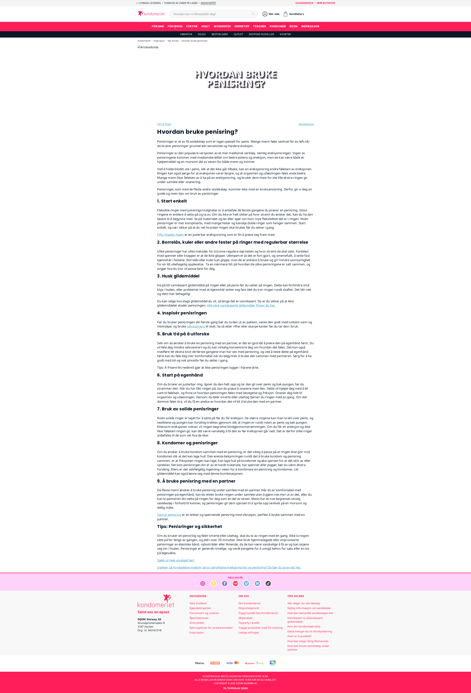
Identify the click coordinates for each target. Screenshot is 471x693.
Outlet (238, 34)
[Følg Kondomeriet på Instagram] (202, 586)
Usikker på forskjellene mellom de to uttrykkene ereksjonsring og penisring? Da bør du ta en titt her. (229, 567)
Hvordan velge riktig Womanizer (308, 641)
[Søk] (253, 14)
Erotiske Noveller (261, 34)
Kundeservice (304, 3)
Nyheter (285, 34)
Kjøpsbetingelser (200, 608)
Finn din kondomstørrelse (303, 626)
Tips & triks (164, 124)
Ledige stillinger (248, 632)
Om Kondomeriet (249, 603)
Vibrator (186, 34)
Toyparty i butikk (249, 622)
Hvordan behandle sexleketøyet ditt (310, 613)
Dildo (202, 34)
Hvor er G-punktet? (299, 636)
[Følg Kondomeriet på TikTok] (268, 586)
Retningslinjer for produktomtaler (211, 627)
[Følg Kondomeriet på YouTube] (235, 586)
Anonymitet (208, 3)
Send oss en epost (153, 611)
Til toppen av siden (235, 688)
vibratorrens (196, 326)
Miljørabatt (245, 618)
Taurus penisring (169, 515)
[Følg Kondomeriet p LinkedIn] (257, 586)
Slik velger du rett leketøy (303, 603)
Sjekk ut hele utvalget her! (175, 560)
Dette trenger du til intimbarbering (309, 631)
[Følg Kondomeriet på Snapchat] (213, 586)
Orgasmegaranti (248, 608)
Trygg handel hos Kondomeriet (258, 613)
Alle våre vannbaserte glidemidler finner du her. (241, 305)
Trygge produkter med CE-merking (260, 627)
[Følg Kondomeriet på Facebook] (224, 586)
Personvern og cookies (204, 613)
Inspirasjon (306, 124)
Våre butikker (325, 3)
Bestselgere (220, 34)
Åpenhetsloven (199, 618)
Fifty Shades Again (170, 234)
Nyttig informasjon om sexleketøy (309, 608)
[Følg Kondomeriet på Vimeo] (246, 586)
